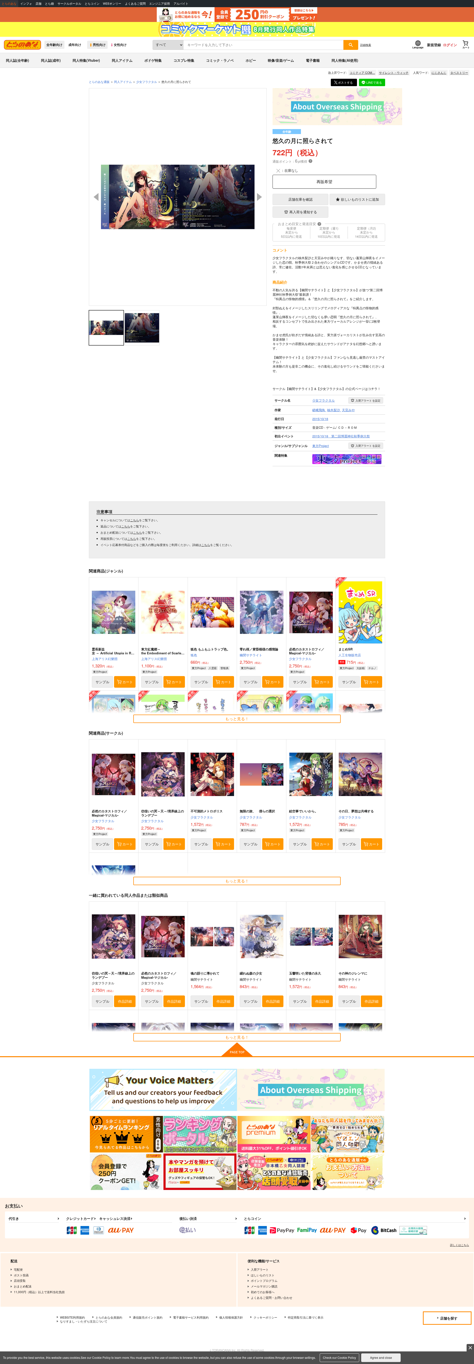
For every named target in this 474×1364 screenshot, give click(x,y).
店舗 (38, 3)
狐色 (194, 655)
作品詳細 (125, 1001)
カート (127, 681)
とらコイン (92, 3)
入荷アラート (368, 400)
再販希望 (324, 181)
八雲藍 (213, 668)
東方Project (100, 672)
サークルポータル (69, 3)
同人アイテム (122, 60)
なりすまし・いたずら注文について (83, 1321)
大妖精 (360, 668)
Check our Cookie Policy (339, 1357)
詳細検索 (365, 45)
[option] (178, 197)
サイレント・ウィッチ (394, 72)
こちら (134, 520)
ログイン (450, 44)
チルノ (372, 668)
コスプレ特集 (184, 60)
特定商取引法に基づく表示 (305, 1317)
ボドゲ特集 (153, 60)
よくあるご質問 (135, 3)
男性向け (99, 44)
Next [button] (259, 197)
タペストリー (459, 72)
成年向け (74, 44)
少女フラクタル (300, 658)
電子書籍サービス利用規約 (191, 1317)
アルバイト (181, 3)
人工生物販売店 (349, 655)
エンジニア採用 (159, 3)
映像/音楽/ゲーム (281, 60)
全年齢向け (54, 44)
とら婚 (49, 3)
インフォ (26, 3)
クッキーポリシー (265, 1317)
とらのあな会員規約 (109, 1317)
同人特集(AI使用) (345, 60)
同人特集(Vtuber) (86, 60)
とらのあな (9, 3)
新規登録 (434, 44)
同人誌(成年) (51, 60)
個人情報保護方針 (231, 1317)
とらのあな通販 (99, 81)
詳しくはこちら (459, 1245)
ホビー (251, 60)
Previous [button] (96, 197)
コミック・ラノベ (220, 60)
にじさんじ (439, 72)
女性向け (120, 44)
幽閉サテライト (251, 655)
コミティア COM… (362, 72)
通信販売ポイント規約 (147, 1317)
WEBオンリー (112, 3)
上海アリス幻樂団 (105, 658)
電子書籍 (313, 60)
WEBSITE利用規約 (72, 1317)
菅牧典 (224, 668)
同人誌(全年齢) (17, 60)
